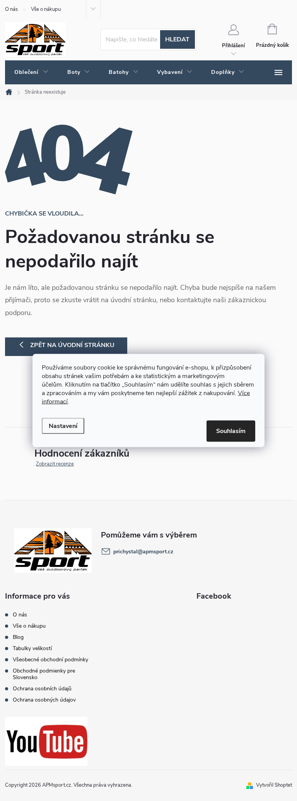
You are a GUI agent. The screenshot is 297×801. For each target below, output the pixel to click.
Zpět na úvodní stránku (72, 345)
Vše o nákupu (46, 9)
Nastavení (63, 426)
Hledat (177, 39)
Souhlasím (231, 431)
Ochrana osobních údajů (42, 688)
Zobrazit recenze (55, 463)
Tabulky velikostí (32, 648)
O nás (11, 9)
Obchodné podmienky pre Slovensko (44, 674)
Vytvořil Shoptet (274, 785)
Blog (18, 637)
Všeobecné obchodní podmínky (50, 659)
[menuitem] (31, 72)
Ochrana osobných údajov (44, 699)
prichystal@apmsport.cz (143, 551)
